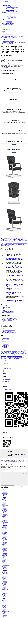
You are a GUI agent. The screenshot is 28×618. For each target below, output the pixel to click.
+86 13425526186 (7, 368)
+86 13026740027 (7, 389)
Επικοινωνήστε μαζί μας (8, 24)
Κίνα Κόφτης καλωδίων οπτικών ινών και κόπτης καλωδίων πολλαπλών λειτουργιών (13, 358)
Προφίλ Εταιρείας (10, 6)
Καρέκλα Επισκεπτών (10, 16)
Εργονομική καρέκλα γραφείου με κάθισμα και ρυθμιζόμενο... (14, 266)
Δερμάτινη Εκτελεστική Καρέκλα (13, 14)
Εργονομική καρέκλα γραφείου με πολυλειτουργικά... (14, 276)
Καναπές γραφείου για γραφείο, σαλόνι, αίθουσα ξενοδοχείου (15, 301)
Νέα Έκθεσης (9, 22)
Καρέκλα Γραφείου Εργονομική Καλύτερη (10, 352)
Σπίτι (4, 4)
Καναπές (8, 18)
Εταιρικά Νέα (9, 21)
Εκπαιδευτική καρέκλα (11, 17)
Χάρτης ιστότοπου (13, 351)
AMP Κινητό (21, 351)
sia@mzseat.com (6, 379)
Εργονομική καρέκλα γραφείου (13, 13)
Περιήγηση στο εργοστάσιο (12, 7)
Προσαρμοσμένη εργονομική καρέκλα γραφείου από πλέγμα (14, 355)
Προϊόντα (5, 12)
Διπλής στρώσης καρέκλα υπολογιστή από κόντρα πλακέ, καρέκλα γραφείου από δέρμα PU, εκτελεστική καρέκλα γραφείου (14, 244)
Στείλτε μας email (4, 67)
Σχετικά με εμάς (6, 5)
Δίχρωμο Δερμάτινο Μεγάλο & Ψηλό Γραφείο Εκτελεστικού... (14, 285)
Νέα (4, 19)
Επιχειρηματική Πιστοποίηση (12, 8)
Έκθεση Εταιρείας (10, 10)
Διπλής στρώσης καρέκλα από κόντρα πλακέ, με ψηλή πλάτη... (15, 258)
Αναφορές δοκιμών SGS (11, 11)
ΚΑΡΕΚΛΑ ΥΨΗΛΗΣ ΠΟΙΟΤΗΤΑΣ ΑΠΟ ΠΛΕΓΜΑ (13, 353)
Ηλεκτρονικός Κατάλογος (8, 23)
